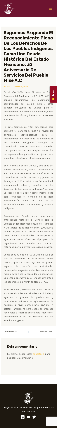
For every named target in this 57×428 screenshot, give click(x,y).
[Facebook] (23, 417)
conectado (38, 354)
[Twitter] (34, 417)
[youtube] (28, 417)
